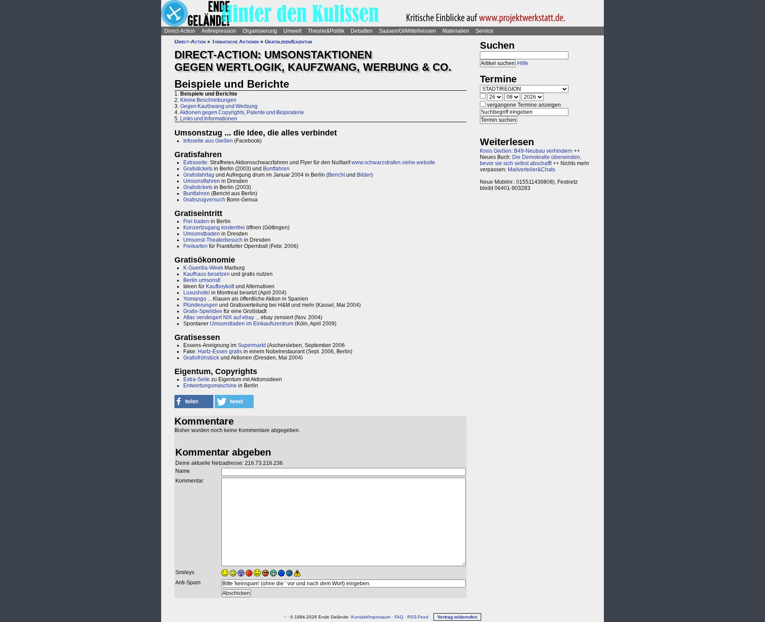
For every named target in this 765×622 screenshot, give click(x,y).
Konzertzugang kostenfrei (214, 227)
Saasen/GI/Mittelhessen (407, 31)
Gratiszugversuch (204, 200)
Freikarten (195, 246)
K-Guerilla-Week (203, 268)
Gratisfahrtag (198, 175)
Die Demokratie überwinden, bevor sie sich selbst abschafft (530, 160)
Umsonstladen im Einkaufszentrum (252, 324)
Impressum (379, 616)
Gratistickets (197, 169)
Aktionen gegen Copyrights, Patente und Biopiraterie (242, 112)
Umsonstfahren (201, 181)
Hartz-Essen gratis (220, 351)
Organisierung (260, 31)
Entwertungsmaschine (210, 385)
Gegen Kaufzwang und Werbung (219, 106)
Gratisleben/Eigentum (288, 42)
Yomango (194, 299)
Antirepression (218, 31)
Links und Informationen (208, 119)
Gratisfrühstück (201, 358)
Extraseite (195, 162)
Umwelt (292, 31)
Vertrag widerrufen (457, 616)
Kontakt (359, 616)
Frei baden (196, 221)
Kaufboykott (220, 286)
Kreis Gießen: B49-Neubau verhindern (526, 151)
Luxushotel (196, 293)
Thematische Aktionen (235, 42)
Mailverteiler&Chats (531, 169)
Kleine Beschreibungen (208, 100)
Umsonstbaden (201, 234)
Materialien (455, 31)
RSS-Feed (418, 616)
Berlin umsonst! (201, 280)
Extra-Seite (196, 379)
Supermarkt (252, 345)
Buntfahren (276, 169)
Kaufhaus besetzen (206, 274)
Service (484, 31)
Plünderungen (200, 305)
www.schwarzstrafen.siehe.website (393, 162)
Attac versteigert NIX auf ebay (218, 317)
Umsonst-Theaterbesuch (213, 240)
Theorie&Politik (326, 31)
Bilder (364, 175)
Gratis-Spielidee (202, 311)
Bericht (336, 175)
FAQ (398, 616)
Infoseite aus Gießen (208, 141)
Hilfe (522, 63)
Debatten (362, 31)
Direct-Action (179, 31)
